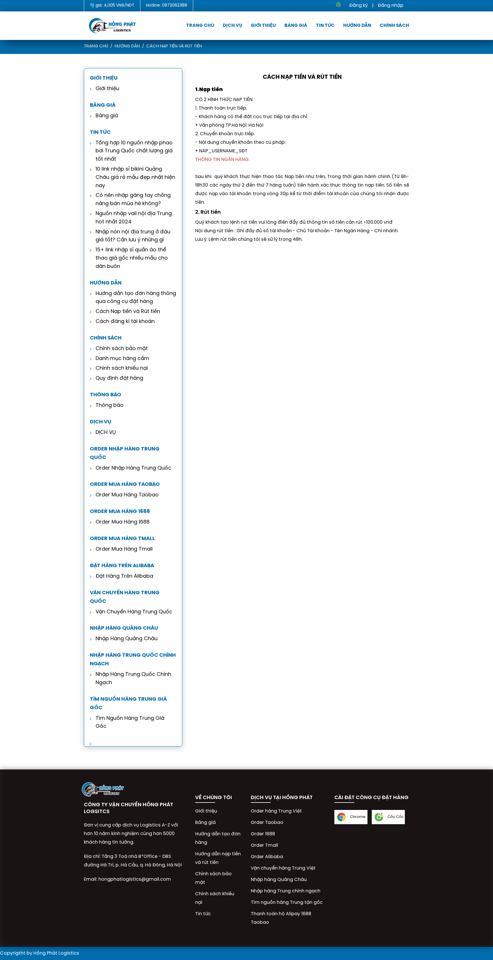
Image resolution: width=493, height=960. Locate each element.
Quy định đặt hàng (119, 378)
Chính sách (394, 25)
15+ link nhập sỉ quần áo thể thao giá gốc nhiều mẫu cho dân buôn (132, 258)
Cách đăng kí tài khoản (125, 321)
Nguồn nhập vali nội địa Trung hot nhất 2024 (134, 218)
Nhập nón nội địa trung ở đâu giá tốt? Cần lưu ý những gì (133, 236)
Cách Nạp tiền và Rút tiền (174, 46)
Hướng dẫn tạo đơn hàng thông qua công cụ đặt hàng (136, 298)
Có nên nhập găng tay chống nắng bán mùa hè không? (133, 200)
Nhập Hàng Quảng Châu (126, 639)
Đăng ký (358, 5)
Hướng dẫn (357, 25)
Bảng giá (295, 25)
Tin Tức (325, 25)
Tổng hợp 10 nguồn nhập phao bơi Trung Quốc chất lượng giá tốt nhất (134, 151)
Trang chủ (200, 25)
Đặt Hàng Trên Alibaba (124, 576)
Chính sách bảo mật (122, 348)
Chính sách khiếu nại (122, 368)
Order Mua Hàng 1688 (122, 522)
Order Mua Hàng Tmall (124, 549)
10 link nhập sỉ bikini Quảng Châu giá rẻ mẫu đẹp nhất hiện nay (135, 178)
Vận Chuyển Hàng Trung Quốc (134, 612)
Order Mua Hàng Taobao (127, 495)
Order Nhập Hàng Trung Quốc (133, 468)
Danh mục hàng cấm (122, 358)
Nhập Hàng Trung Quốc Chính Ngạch (133, 679)
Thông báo (110, 405)
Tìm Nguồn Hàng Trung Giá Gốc (130, 722)
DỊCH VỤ (106, 432)
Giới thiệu (263, 25)
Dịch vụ (232, 25)
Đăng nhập (390, 5)
